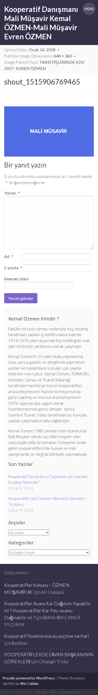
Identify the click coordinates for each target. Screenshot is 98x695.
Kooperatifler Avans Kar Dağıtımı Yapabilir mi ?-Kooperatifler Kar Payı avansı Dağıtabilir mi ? (47, 610)
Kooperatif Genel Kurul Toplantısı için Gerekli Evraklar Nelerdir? (47, 479)
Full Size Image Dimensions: (38, 55)
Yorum (12, 192)
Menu (89, 9)
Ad (8, 257)
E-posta (13, 268)
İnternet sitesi (16, 278)
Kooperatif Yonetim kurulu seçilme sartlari (46, 636)
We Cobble (29, 683)
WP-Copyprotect (64, 692)
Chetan (40, 692)
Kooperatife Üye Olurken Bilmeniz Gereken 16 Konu (46, 501)
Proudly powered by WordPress (29, 678)
